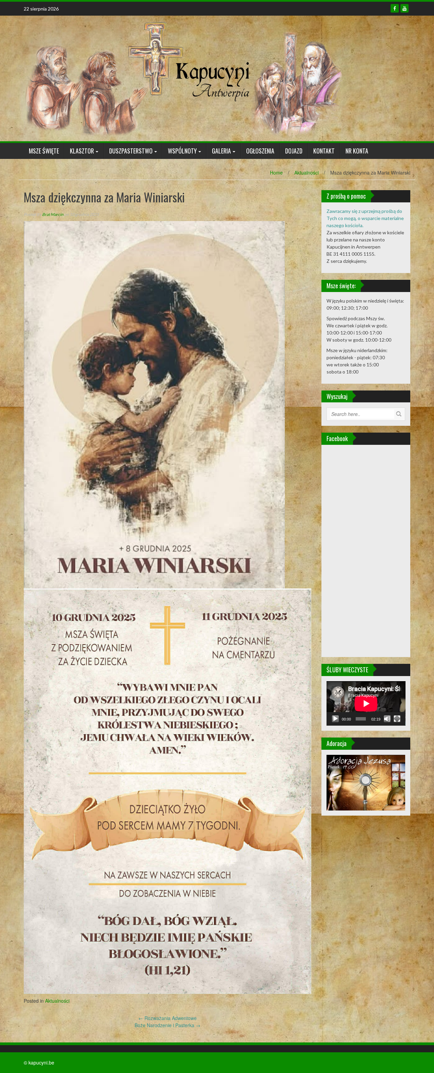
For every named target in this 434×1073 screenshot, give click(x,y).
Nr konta (357, 150)
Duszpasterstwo (131, 150)
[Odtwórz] (335, 718)
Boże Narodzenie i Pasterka (167, 1025)
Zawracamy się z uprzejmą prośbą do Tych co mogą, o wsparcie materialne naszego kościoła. (365, 218)
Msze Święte (44, 150)
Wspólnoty (182, 150)
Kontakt (324, 150)
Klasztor (82, 150)
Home (276, 172)
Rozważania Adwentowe (167, 1018)
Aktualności (306, 172)
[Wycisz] (387, 718)
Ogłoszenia (260, 150)
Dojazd (293, 150)
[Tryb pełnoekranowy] (397, 718)
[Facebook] (395, 8)
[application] (366, 703)
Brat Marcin (52, 214)
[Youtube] (404, 8)
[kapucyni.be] (183, 77)
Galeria (221, 150)
